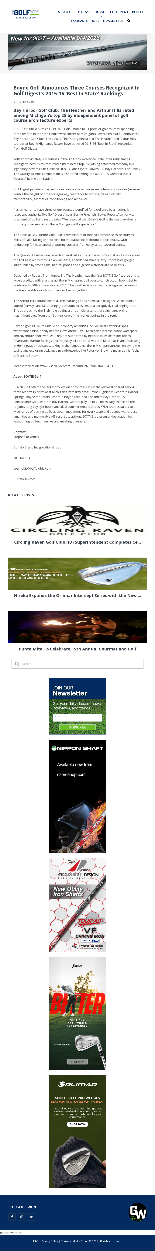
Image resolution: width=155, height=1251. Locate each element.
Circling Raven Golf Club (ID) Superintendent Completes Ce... (77, 542)
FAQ (35, 1241)
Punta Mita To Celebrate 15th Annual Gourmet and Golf (77, 649)
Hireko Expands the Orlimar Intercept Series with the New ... (77, 595)
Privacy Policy (49, 1241)
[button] (128, 20)
